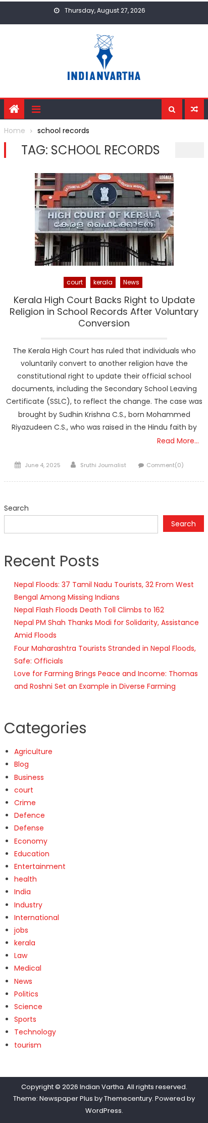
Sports (25, 1019)
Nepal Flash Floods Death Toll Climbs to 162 (89, 610)
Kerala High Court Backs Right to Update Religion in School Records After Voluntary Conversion (104, 312)
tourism (27, 1045)
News (131, 282)
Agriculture (33, 751)
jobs (21, 930)
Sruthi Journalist (103, 465)
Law (20, 955)
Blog (21, 764)
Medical (27, 968)
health (25, 879)
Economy (30, 841)
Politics (26, 994)
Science (28, 1007)
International (36, 917)
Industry (28, 905)
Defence (29, 815)
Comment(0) (165, 465)
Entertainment (40, 866)
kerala (103, 282)
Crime (25, 803)
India (22, 892)
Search (16, 508)
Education (31, 854)
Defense (29, 828)
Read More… (178, 441)
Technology (35, 1032)
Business (29, 777)
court (75, 282)
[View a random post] (194, 109)
